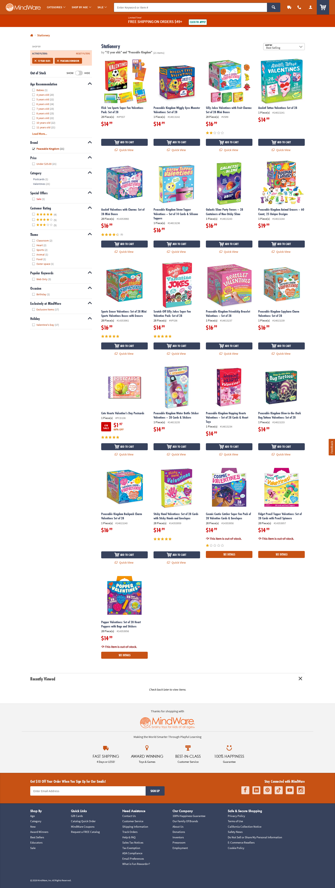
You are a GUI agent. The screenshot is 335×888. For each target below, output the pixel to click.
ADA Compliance (132, 853)
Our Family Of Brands (185, 821)
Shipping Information (135, 826)
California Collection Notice (244, 826)
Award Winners (39, 832)
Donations (179, 832)
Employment (180, 848)
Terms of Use (235, 821)
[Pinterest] (267, 790)
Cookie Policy (236, 848)
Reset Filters (83, 53)
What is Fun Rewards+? (136, 864)
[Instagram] (301, 790)
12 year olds (44, 61)
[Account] (310, 7)
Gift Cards (77, 816)
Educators (36, 842)
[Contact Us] (299, 7)
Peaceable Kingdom (69, 61)
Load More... (39, 134)
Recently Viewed (42, 679)
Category (35, 821)
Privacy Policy (236, 816)
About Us (178, 826)
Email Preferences (133, 858)
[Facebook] (245, 790)
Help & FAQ (129, 837)
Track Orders (129, 832)
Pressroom (179, 842)
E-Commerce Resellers (241, 842)
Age (32, 816)
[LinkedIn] (256, 790)
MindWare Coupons (82, 826)
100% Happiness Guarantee (189, 816)
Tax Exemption (131, 848)
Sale (32, 848)
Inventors (178, 837)
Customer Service (132, 821)
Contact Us (129, 816)
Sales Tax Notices (132, 842)
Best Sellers (37, 837)
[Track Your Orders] (289, 7)
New (33, 826)
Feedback (332, 447)
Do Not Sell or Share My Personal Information (255, 837)
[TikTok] (279, 790)
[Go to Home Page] (31, 35)
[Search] (273, 7)
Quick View (126, 150)
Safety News (235, 832)
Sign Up (155, 791)
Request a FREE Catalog (85, 832)
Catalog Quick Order (83, 821)
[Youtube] (290, 790)
